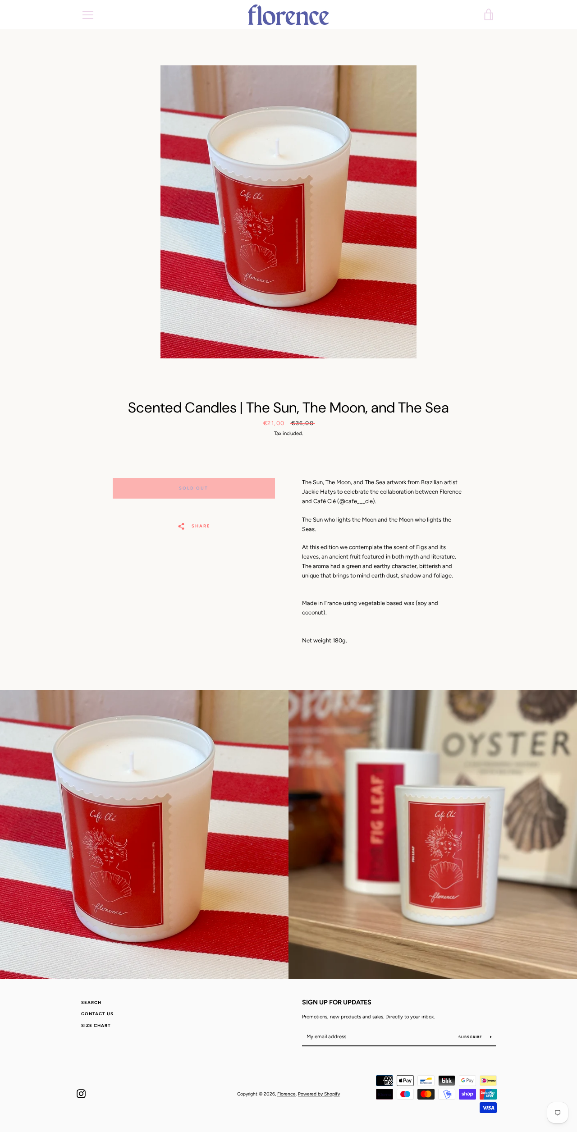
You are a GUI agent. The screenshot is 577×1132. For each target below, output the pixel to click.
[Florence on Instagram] (81, 1093)
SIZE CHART (96, 1025)
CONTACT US (97, 1013)
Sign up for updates (336, 1002)
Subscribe (471, 1037)
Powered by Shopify (319, 1094)
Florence (286, 1094)
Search (91, 1002)
